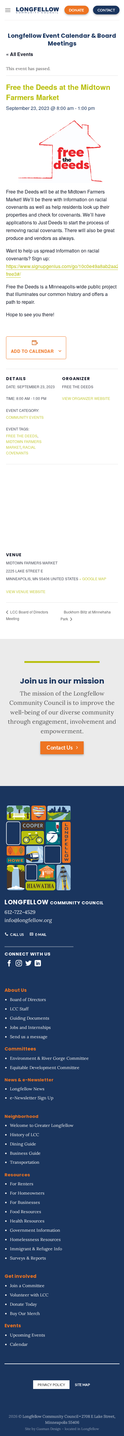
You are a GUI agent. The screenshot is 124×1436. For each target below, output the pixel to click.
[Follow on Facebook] (9, 963)
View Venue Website (25, 591)
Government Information (35, 1230)
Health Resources (27, 1221)
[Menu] (8, 10)
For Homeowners (27, 1193)
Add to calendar (32, 351)
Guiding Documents (29, 1018)
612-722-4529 (20, 912)
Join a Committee (27, 1285)
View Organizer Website (86, 398)
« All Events (19, 54)
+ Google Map (92, 578)
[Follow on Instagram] (19, 963)
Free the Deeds (21, 435)
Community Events (25, 417)
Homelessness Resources (35, 1239)
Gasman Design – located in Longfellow (67, 1429)
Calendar (19, 1344)
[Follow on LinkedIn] (38, 963)
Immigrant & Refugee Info (36, 1248)
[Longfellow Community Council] (37, 10)
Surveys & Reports (28, 1258)
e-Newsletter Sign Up (31, 1098)
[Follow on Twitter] (28, 963)
